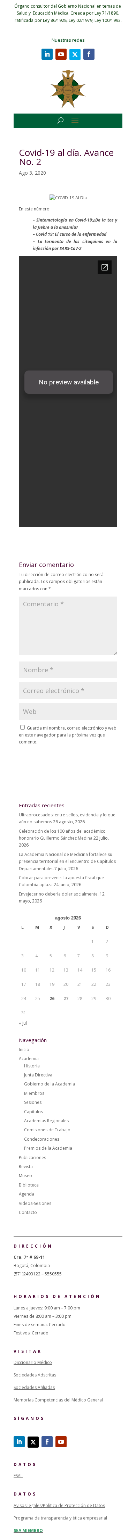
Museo (25, 1176)
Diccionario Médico (33, 1362)
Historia (32, 1066)
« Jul (23, 1023)
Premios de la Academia (48, 1148)
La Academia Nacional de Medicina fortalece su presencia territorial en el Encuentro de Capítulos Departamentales (67, 861)
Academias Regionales (46, 1121)
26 (52, 998)
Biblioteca (29, 1185)
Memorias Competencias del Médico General (58, 1400)
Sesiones (32, 1102)
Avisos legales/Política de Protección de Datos (59, 1505)
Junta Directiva (38, 1075)
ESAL (18, 1476)
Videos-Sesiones (35, 1203)
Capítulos (33, 1112)
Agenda (26, 1194)
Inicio (24, 1049)
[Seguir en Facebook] (89, 54)
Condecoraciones (41, 1139)
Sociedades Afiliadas (34, 1387)
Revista (26, 1166)
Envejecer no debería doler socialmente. (59, 894)
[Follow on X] (75, 54)
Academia (29, 1059)
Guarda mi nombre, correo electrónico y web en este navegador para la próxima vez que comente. (67, 735)
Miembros (34, 1093)
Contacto (28, 1212)
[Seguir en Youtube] (61, 54)
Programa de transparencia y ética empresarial (60, 1518)
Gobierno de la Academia (49, 1084)
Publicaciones (32, 1157)
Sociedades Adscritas (35, 1375)
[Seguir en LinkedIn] (47, 54)
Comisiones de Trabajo (47, 1130)
